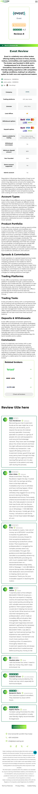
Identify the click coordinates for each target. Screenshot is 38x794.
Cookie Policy (31, 786)
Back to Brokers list (11, 45)
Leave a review (19, 727)
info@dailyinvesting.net (16, 741)
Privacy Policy (19, 786)
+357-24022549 (13, 737)
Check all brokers (19, 394)
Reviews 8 (19, 34)
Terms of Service (7, 786)
